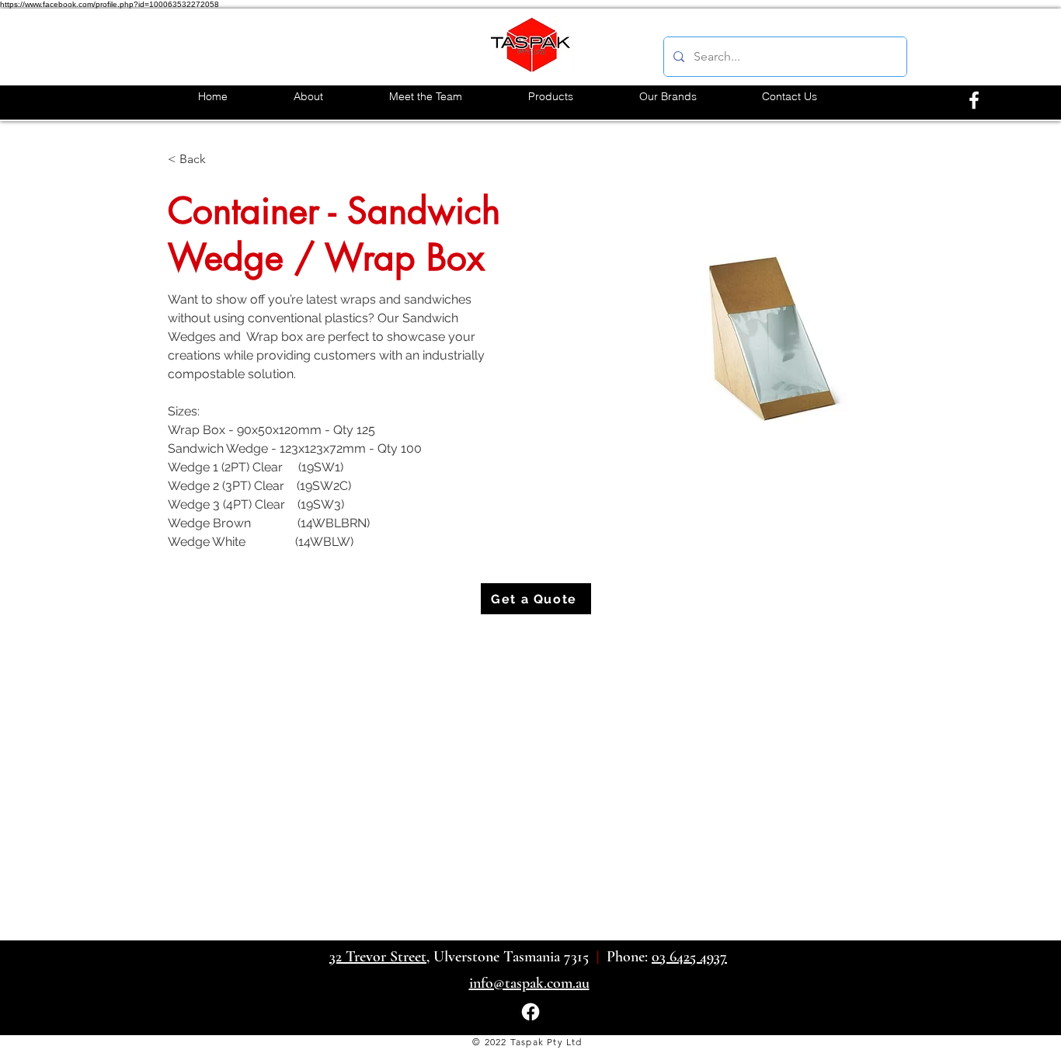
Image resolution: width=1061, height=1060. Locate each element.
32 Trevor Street (377, 956)
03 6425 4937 (689, 956)
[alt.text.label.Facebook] (974, 100)
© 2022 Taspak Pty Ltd (527, 1042)
